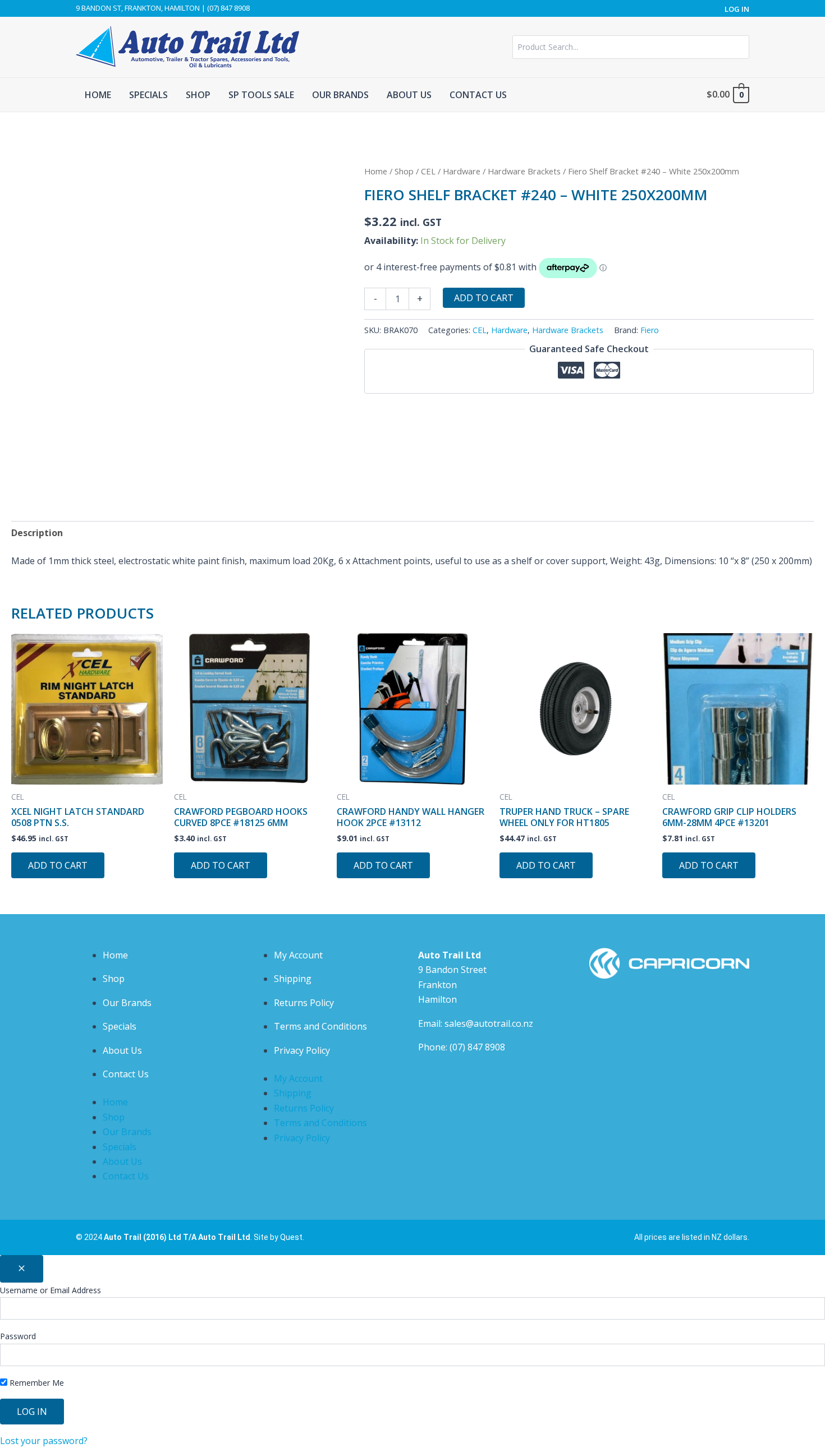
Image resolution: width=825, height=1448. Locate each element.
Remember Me (35, 1382)
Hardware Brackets (524, 171)
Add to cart (484, 298)
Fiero (649, 330)
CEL (428, 171)
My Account (298, 955)
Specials (119, 1026)
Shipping (292, 978)
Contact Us (126, 1074)
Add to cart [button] (58, 865)
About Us (122, 1050)
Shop (404, 171)
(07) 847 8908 (477, 1047)
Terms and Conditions (320, 1026)
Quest (291, 1237)
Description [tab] (37, 533)
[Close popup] (21, 1269)
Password (18, 1336)
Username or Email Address (50, 1290)
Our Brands (127, 1003)
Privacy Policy (302, 1050)
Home (375, 171)
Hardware (461, 171)
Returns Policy (304, 1003)
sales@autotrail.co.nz (488, 1023)
